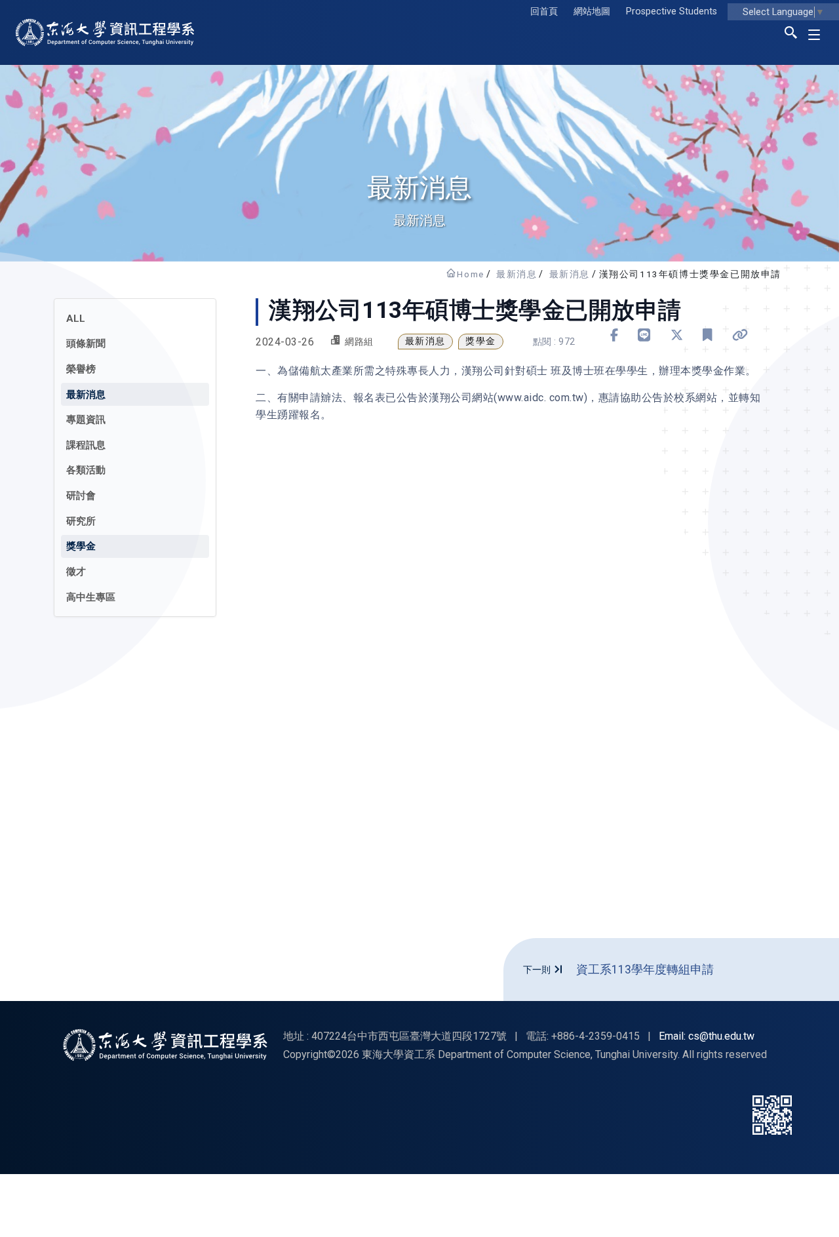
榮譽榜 (81, 369)
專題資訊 (86, 419)
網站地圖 (592, 11)
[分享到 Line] (644, 335)
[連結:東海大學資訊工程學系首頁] (165, 1044)
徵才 (76, 572)
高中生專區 (90, 597)
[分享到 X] (677, 335)
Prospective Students (671, 11)
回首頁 (544, 11)
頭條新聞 (86, 343)
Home (470, 274)
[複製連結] (740, 335)
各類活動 (86, 470)
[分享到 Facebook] (614, 335)
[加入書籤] (707, 335)
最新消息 (516, 274)
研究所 (81, 521)
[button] (791, 34)
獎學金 (81, 546)
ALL (75, 318)
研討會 (81, 495)
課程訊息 (86, 445)
